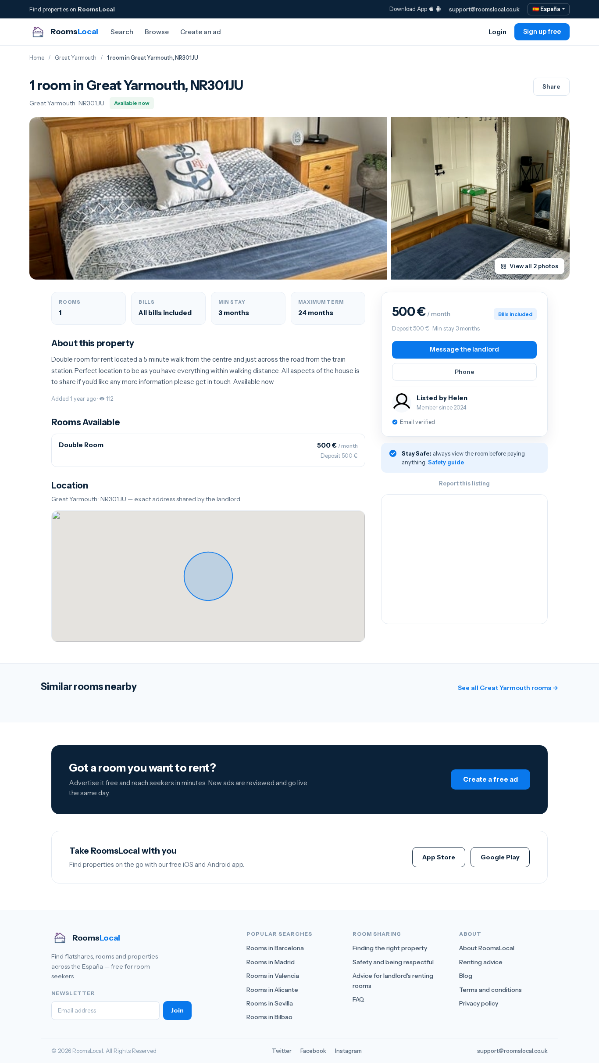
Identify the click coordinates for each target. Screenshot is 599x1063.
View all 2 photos (534, 265)
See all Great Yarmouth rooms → (508, 688)
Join (177, 1010)
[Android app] (438, 8)
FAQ (358, 999)
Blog (465, 976)
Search (122, 32)
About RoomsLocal (486, 948)
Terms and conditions (490, 990)
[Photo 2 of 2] (480, 198)
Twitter (282, 1050)
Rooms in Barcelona (275, 948)
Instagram (348, 1050)
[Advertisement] (464, 559)
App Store (438, 857)
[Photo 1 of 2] (208, 198)
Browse (157, 32)
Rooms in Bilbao (269, 1017)
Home (36, 57)
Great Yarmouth (75, 57)
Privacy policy (478, 1003)
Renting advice (481, 962)
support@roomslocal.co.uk (484, 9)
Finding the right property (390, 948)
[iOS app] (431, 8)
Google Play (500, 857)
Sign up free (542, 32)
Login (497, 32)
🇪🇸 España (546, 9)
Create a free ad (490, 779)
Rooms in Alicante (272, 990)
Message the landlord (464, 349)
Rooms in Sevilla (269, 1003)
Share (551, 86)
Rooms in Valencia (272, 976)
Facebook (313, 1050)
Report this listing (464, 483)
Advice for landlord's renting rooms (393, 980)
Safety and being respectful (393, 962)
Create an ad (200, 32)
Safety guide (446, 462)
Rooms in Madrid (270, 962)
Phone (464, 371)
